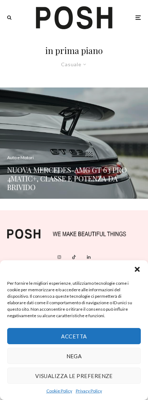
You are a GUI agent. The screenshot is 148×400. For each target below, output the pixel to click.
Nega (74, 356)
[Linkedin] (89, 257)
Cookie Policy (59, 391)
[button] (137, 269)
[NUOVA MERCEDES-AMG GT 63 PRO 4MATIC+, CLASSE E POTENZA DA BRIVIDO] (74, 143)
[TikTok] (74, 257)
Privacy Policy (89, 391)
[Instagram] (59, 257)
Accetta (74, 336)
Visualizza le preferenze (74, 376)
